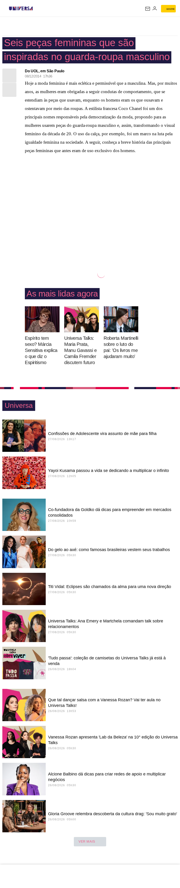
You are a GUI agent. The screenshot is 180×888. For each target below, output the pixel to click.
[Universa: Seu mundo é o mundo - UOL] (21, 8)
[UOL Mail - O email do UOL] (147, 8)
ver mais (87, 841)
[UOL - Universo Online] (36, 8)
